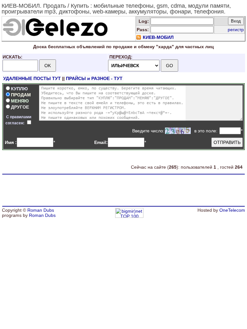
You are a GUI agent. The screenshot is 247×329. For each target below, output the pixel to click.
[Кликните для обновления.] (178, 131)
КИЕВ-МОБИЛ (158, 37)
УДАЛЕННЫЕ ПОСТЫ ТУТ (32, 78)
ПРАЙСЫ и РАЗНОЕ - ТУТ (94, 78)
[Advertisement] (123, 190)
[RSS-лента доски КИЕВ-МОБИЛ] (139, 38)
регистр (236, 29)
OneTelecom (232, 210)
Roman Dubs (40, 210)
